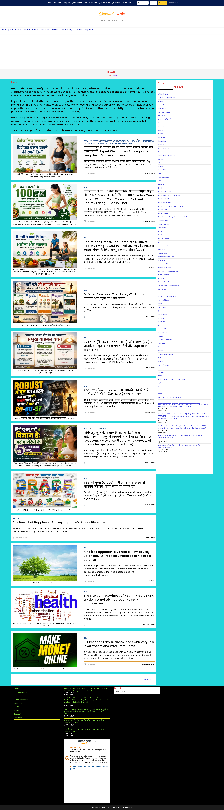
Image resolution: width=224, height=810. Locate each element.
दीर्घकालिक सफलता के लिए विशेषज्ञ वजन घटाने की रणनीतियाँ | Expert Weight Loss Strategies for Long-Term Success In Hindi (118, 151)
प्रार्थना (159, 376)
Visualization (162, 343)
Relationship (162, 314)
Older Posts (147, 680)
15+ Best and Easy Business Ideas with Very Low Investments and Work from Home (119, 644)
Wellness (161, 358)
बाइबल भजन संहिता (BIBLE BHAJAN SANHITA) (172, 380)
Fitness (113, 140)
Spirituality (161, 318)
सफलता (160, 390)
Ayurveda (95, 429)
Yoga (160, 369)
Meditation (161, 249)
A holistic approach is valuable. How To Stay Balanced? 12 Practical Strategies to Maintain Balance (117, 556)
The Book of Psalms (165, 340)
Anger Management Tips (167, 98)
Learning (161, 231)
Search (162, 83)
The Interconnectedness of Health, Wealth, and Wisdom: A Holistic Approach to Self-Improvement (119, 599)
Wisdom (161, 361)
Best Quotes (162, 108)
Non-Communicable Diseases (169, 271)
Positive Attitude (163, 300)
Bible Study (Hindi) (164, 119)
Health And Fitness (101, 142)
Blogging (161, 127)
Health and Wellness (120, 142)
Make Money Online (165, 246)
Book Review (162, 130)
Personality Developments (167, 296)
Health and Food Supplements (169, 195)
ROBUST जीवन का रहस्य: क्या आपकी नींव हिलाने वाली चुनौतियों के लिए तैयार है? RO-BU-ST (116, 392)
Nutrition (135, 142)
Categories (118, 688)
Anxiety (160, 101)
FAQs (159, 163)
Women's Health (163, 365)
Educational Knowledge (166, 155)
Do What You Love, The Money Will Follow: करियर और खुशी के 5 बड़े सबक (114, 296)
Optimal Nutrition (105, 143)
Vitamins (161, 347)
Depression (162, 141)
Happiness (161, 184)
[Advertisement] (112, 51)
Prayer (160, 304)
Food (134, 140)
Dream (160, 152)
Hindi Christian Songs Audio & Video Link (172, 217)
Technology (162, 336)
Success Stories (163, 329)
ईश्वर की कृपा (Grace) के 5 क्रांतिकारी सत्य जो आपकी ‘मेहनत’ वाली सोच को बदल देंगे (114, 485)
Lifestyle (160, 242)
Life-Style (161, 235)
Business (161, 134)
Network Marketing (164, 267)
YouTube (161, 372)
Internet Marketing (164, 221)
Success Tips (162, 333)
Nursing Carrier (163, 275)
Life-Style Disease (164, 239)
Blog (103, 429)
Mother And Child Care (166, 257)
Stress (160, 325)
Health (88, 142)
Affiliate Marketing (164, 94)
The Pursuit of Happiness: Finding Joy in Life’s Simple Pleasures (59, 522)
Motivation (161, 260)
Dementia (161, 137)
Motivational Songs (165, 264)
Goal (159, 181)
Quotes (160, 311)
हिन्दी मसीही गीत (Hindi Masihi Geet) (170, 398)
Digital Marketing (164, 148)
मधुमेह (160, 383)
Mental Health (163, 253)
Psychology (162, 307)
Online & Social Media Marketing (169, 282)
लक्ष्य (159, 387)
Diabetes (161, 145)
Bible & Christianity (164, 112)
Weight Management (124, 143)
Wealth (160, 351)
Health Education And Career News (170, 206)
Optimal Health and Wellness (168, 286)
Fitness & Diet (124, 140)
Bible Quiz (161, 116)
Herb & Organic (163, 213)
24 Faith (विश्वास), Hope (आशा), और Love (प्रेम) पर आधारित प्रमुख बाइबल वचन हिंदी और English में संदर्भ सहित (119, 346)
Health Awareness (92, 140)
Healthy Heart (162, 210)
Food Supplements (146, 140)
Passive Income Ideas (166, 293)
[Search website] (220, 31)
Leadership (162, 228)
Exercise (105, 140)
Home (109, 76)
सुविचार (160, 394)
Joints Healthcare (164, 224)
